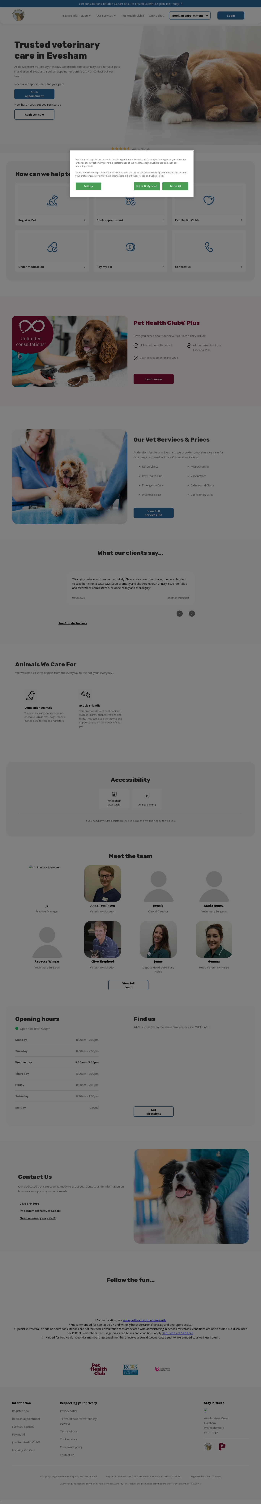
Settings (88, 186)
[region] (132, 173)
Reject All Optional (146, 186)
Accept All (175, 186)
